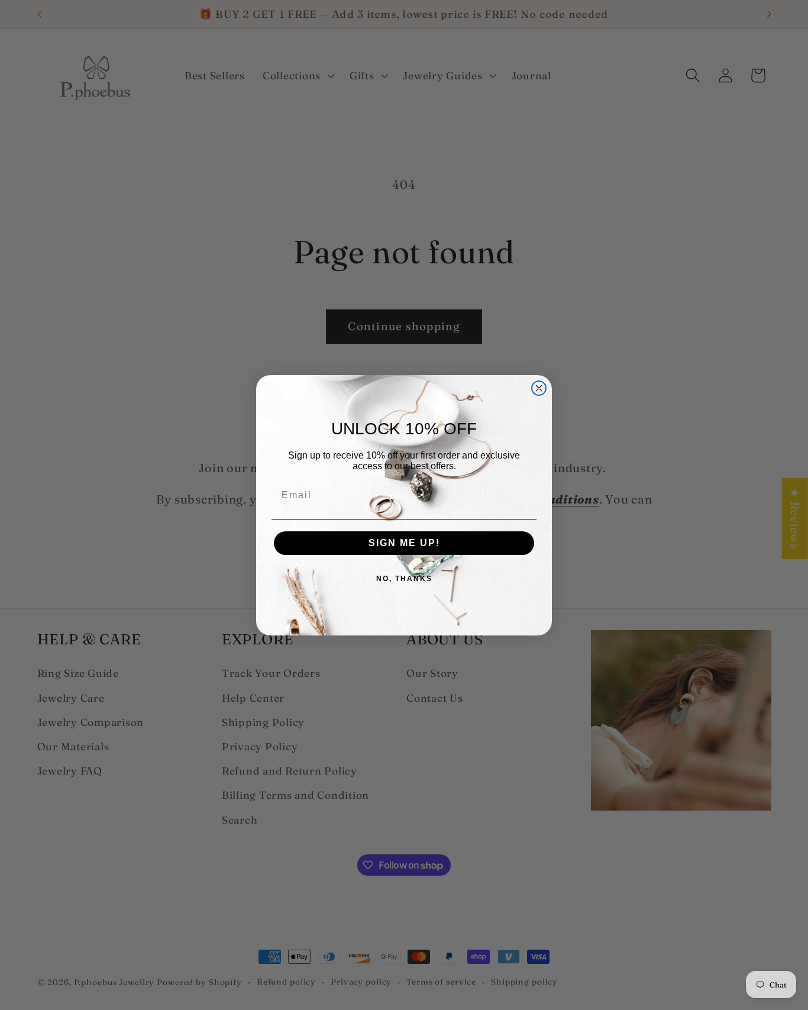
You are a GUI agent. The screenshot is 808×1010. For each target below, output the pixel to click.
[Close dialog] (539, 388)
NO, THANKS (404, 579)
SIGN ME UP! (404, 543)
